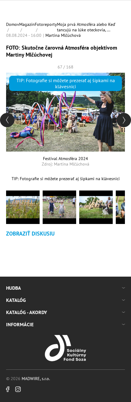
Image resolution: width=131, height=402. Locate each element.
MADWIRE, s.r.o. (36, 378)
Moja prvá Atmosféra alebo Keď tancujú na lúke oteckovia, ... (86, 27)
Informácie (20, 324)
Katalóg (16, 300)
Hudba (13, 288)
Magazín (27, 24)
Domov (12, 24)
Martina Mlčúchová (63, 35)
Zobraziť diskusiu (30, 233)
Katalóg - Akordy (26, 312)
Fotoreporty (46, 24)
